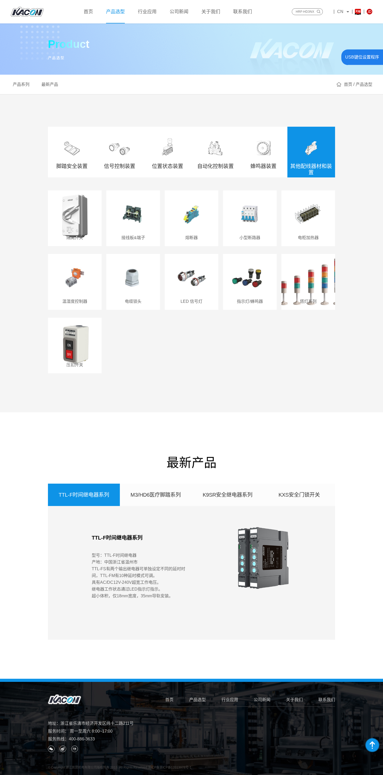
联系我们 (326, 699)
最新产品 (49, 84)
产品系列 (21, 84)
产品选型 (197, 699)
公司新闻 (262, 699)
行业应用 (229, 699)
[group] (191, 573)
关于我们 (294, 699)
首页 (169, 699)
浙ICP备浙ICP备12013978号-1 (169, 767)
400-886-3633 (82, 739)
